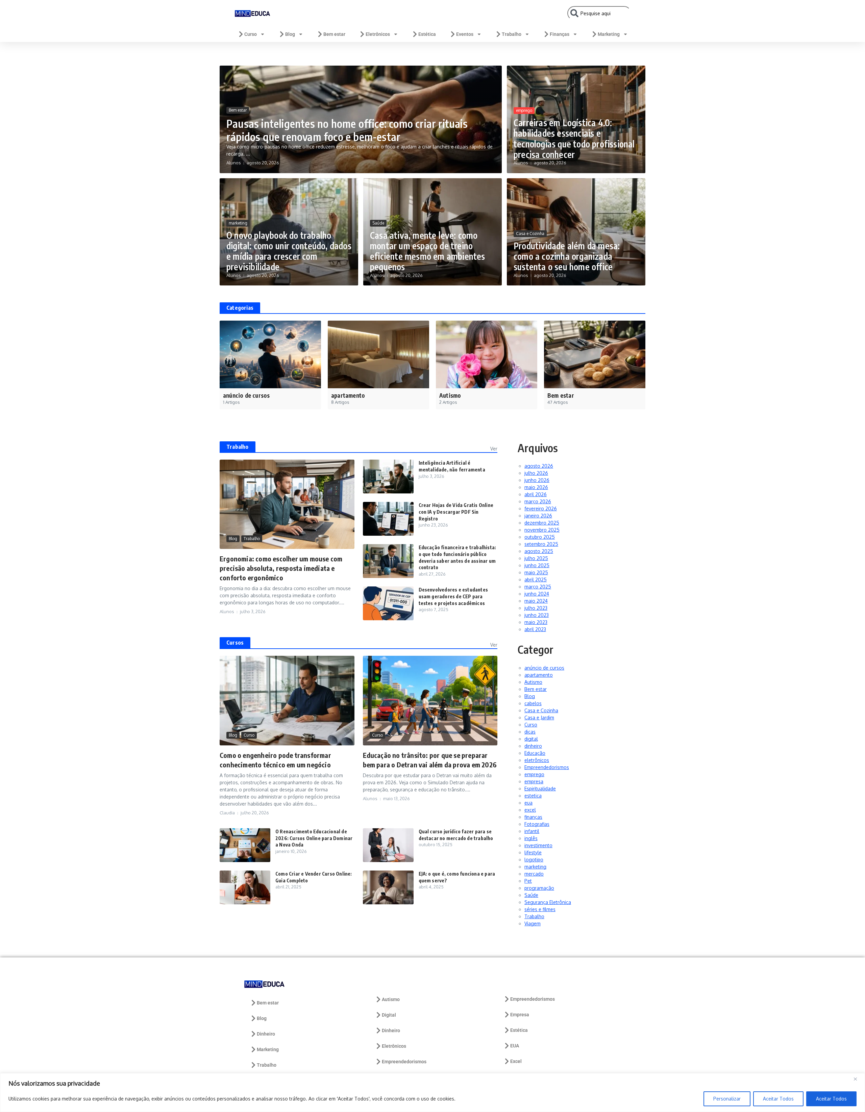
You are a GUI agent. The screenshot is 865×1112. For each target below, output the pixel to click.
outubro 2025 (539, 537)
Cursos (235, 642)
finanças (533, 817)
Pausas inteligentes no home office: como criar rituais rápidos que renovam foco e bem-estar (347, 130)
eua (528, 803)
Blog (290, 34)
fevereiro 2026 (540, 508)
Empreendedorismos (546, 767)
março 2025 (537, 586)
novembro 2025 (542, 530)
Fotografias (536, 824)
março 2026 (537, 501)
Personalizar (727, 1099)
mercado (534, 874)
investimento (538, 845)
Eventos (464, 34)
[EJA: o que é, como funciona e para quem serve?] (388, 887)
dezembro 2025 (541, 523)
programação (539, 888)
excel (530, 810)
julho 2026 (536, 473)
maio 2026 (536, 487)
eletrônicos (536, 760)
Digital (389, 1015)
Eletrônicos (378, 34)
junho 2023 (536, 615)
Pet (528, 881)
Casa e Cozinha (530, 233)
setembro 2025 (541, 544)
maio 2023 (535, 622)
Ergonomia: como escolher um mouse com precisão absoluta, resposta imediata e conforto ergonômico (281, 568)
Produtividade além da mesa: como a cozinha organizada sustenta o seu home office (567, 256)
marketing (238, 223)
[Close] (858, 1079)
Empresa (519, 1014)
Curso (250, 34)
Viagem (532, 923)
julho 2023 (535, 608)
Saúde (378, 223)
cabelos (533, 703)
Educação (534, 753)
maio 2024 (536, 601)
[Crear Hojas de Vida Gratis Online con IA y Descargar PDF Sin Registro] (388, 519)
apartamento (538, 675)
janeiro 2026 (538, 515)
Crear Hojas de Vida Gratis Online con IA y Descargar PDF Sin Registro (456, 511)
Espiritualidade (540, 788)
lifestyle (533, 852)
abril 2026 (535, 494)
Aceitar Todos (778, 1099)
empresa (533, 781)
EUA (514, 1045)
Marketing (609, 34)
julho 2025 (536, 558)
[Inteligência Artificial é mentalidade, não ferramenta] (388, 476)
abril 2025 (535, 579)
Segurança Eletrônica (547, 902)
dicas (530, 732)
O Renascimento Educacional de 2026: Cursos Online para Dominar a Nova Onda (313, 838)
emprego (524, 110)
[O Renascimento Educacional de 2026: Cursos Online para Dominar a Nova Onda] (245, 845)
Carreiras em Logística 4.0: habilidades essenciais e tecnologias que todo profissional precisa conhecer (574, 138)
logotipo (533, 859)
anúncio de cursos (544, 668)
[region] (432, 1092)
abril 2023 (535, 629)
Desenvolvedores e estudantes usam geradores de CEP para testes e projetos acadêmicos (453, 596)
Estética (427, 34)
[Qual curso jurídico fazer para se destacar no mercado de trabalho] (388, 845)
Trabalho (511, 34)
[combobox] (599, 13)
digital (531, 739)
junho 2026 (536, 480)
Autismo (533, 682)
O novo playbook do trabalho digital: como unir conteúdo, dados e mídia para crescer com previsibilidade (288, 251)
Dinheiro (266, 1034)
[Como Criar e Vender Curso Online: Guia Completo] (245, 887)
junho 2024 (536, 594)
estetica (533, 795)
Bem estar (334, 34)
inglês (531, 838)
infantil (531, 831)
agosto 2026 (538, 466)
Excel (516, 1061)
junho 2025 (536, 565)
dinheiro (533, 746)
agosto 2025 (538, 551)
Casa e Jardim (539, 717)
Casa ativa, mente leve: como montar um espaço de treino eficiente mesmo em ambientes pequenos (427, 251)
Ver (493, 448)
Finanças (559, 34)
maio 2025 (536, 572)
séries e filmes (539, 909)
